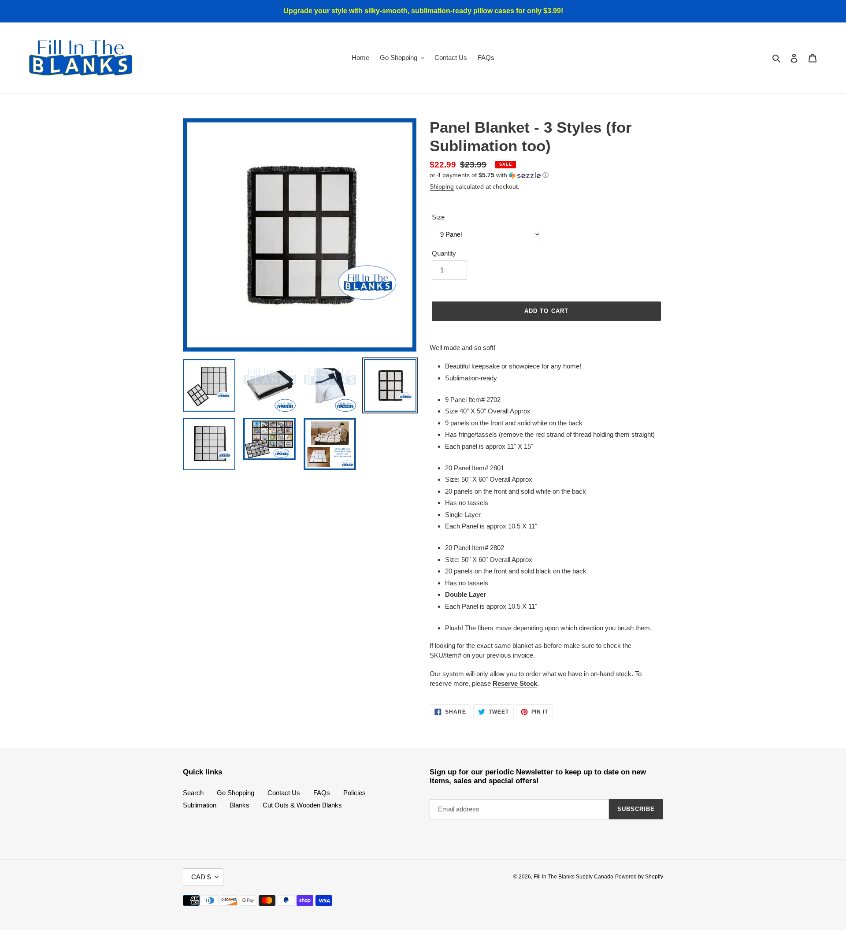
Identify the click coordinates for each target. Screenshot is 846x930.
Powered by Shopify (639, 877)
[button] (489, 175)
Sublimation (199, 805)
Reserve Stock (515, 683)
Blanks (239, 805)
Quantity (444, 253)
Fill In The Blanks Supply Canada (573, 877)
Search (193, 792)
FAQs (321, 792)
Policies (354, 792)
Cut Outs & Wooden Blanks (302, 805)
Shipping (442, 186)
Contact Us (283, 792)
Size (438, 217)
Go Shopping (235, 792)
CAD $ (201, 877)
